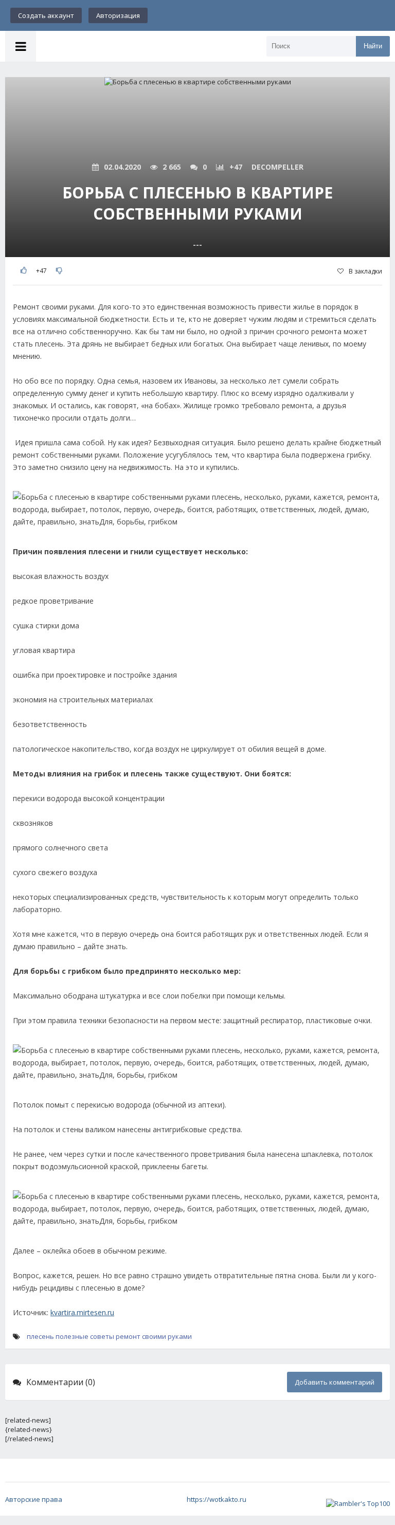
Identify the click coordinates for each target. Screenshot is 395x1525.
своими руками (167, 1336)
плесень (40, 1336)
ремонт (128, 1336)
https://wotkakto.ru (216, 1499)
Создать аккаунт (46, 15)
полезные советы (85, 1336)
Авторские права (33, 1499)
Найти (373, 46)
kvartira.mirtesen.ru (82, 1312)
